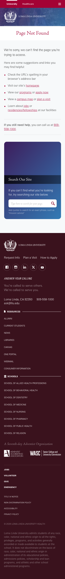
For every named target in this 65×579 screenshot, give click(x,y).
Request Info (12, 257)
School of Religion (15, 433)
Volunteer (10, 475)
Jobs (6, 469)
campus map (25, 99)
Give (6, 481)
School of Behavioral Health (21, 390)
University (12, 4)
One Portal (10, 354)
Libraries (9, 340)
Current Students (14, 325)
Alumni (8, 318)
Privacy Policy (11, 514)
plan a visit (43, 99)
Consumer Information (17, 368)
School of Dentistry (15, 397)
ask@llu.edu (11, 303)
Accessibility (11, 508)
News (7, 333)
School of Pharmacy (16, 419)
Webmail (9, 361)
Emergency (10, 487)
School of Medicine (15, 404)
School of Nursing (15, 411)
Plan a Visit (30, 257)
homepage (32, 85)
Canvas (8, 347)
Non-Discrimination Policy (17, 502)
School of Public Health (18, 426)
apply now (42, 92)
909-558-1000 (45, 299)
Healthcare (28, 4)
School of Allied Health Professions (25, 383)
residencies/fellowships (22, 110)
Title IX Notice (11, 496)
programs (25, 92)
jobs (26, 106)
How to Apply (48, 257)
